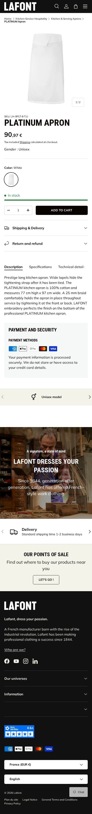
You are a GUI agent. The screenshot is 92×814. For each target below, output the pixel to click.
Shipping (25, 142)
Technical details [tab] (71, 267)
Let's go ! (46, 580)
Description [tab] (13, 267)
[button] (75, 6)
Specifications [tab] (40, 267)
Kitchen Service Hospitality (31, 19)
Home (8, 19)
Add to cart (61, 210)
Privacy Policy (12, 803)
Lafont (17, 792)
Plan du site (11, 799)
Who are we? (14, 650)
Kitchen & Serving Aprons (66, 19)
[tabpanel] (46, 295)
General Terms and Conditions (59, 799)
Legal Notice (29, 799)
